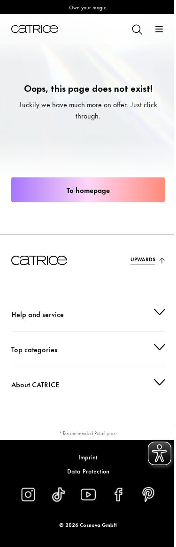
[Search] (136, 29)
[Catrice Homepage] (34, 29)
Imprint (84, 456)
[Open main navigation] (159, 29)
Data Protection (84, 470)
